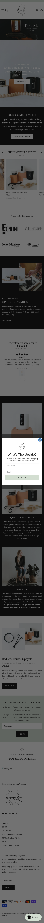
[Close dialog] (40, 439)
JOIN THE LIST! (22, 478)
